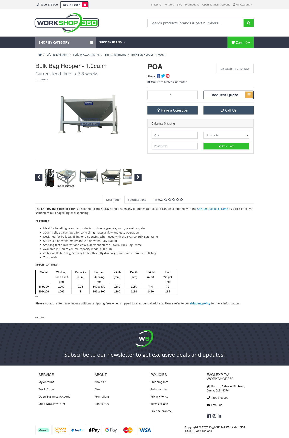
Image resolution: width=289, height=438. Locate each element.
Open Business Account (216, 4)
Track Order (46, 389)
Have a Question (174, 110)
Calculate (227, 146)
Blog (179, 4)
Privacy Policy (159, 396)
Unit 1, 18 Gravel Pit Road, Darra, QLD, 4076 (226, 388)
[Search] (249, 23)
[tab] (114, 199)
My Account (46, 382)
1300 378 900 (49, 4)
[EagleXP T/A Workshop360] (66, 23)
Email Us (216, 405)
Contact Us (102, 404)
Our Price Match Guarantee (169, 82)
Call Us (230, 110)
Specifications (137, 200)
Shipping (156, 4)
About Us (101, 382)
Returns (169, 4)
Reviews (158, 200)
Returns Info (159, 389)
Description (113, 200)
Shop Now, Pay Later (52, 404)
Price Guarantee (161, 411)
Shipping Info (159, 382)
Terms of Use (159, 404)
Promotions (192, 4)
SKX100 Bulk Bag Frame (212, 209)
